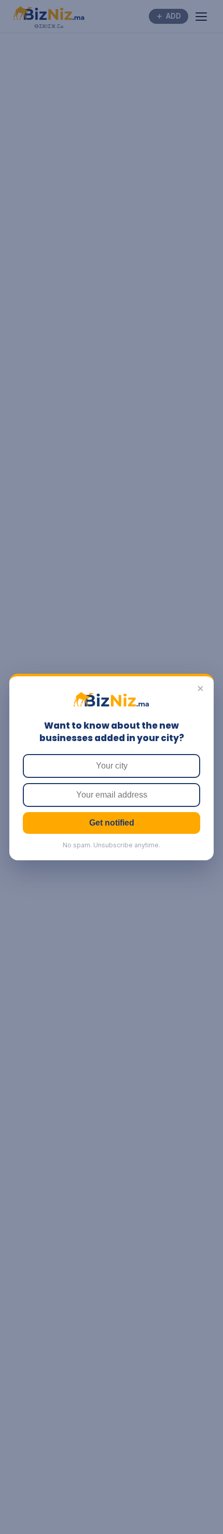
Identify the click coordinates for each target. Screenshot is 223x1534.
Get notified (111, 822)
